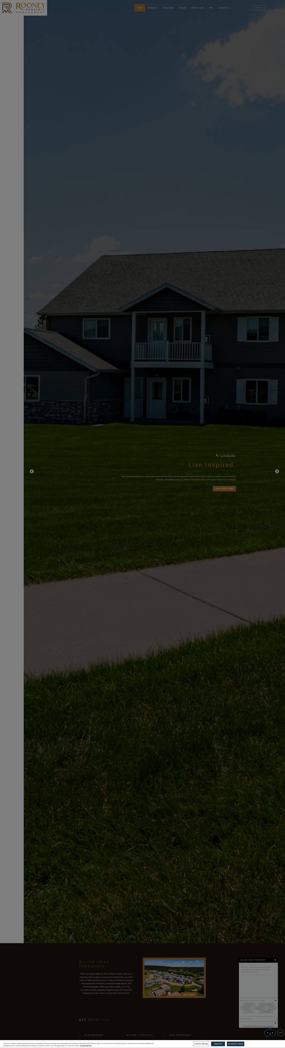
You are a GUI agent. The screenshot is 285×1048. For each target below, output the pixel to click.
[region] (142, 1044)
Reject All (218, 1044)
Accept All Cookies (235, 1044)
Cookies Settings (201, 1044)
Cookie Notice (86, 1045)
